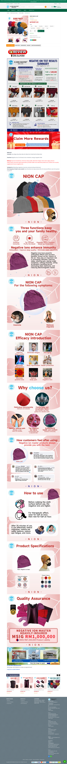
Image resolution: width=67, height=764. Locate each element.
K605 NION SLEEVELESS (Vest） (26, 691)
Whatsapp (51, 756)
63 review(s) (32, 18)
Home (8, 10)
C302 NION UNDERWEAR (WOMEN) (53, 691)
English (11, 3)
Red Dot (38, 28)
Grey (31, 26)
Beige (36, 26)
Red (47, 28)
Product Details (10, 45)
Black (43, 28)
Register (55, 3)
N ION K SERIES (21, 13)
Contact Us (31, 10)
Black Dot (51, 26)
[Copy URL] (35, 40)
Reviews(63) (23, 45)
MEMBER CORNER (36, 703)
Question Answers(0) (36, 45)
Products (13, 10)
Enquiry (28, 45)
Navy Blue (41, 26)
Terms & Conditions (36, 759)
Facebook (49, 756)
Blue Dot (46, 26)
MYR (18, 3)
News (25, 10)
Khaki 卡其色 (33, 28)
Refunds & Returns (24, 703)
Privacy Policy (9, 703)
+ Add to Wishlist (33, 20)
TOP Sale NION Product (37, 700)
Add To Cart (41, 30)
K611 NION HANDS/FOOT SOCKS (39, 691)
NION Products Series (14, 13)
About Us (19, 10)
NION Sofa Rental (42, 702)
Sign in (60, 3)
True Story (17, 45)
